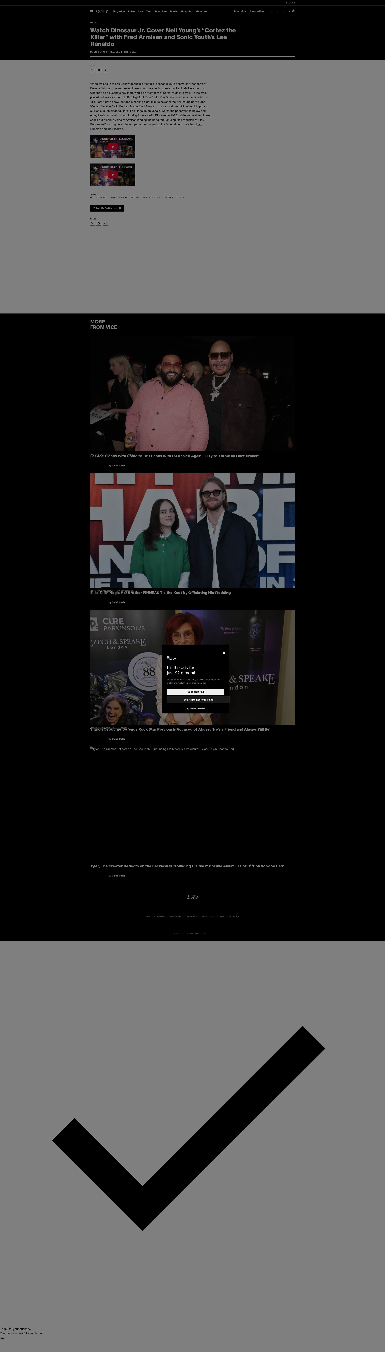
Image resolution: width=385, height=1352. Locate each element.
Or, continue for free (195, 708)
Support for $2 (195, 691)
